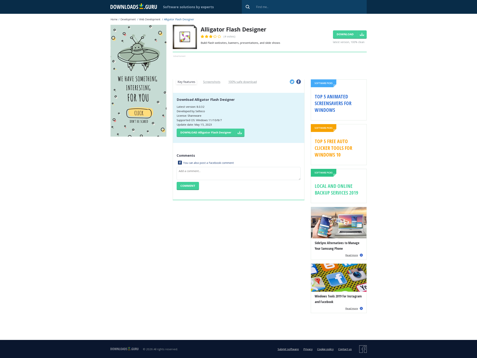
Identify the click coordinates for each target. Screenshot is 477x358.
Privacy (308, 349)
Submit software (288, 349)
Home (114, 19)
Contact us (345, 349)
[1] (202, 36)
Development (128, 19)
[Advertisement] (270, 66)
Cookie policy (325, 349)
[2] (205, 36)
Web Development (149, 19)
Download (205, 132)
